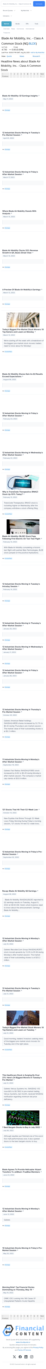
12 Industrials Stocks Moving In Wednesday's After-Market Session (22, 453)
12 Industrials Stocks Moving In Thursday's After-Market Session (21, 624)
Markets (6, 24)
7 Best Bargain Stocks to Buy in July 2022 (22, 1127)
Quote (9, 56)
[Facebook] (20, 1357)
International (30, 29)
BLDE (32, 43)
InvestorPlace (8, 351)
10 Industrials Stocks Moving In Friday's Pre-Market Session (22, 1249)
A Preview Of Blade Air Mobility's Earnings (22, 289)
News (13, 29)
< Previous (5, 75)
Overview (6, 29)
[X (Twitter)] (14, 1357)
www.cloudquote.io (23, 1342)
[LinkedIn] (25, 1357)
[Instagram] (31, 1357)
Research (36, 56)
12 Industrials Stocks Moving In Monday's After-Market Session (20, 939)
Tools (36, 24)
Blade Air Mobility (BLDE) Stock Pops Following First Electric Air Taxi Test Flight (22, 537)
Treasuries (6, 33)
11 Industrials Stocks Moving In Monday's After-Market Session (20, 760)
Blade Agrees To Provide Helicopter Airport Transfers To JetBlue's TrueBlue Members (22, 1170)
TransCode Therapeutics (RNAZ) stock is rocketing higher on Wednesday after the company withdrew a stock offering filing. (21, 505)
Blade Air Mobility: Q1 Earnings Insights (21, 96)
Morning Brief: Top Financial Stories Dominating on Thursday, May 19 (18, 1288)
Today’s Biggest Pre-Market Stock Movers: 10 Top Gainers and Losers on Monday (23, 330)
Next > (42, 75)
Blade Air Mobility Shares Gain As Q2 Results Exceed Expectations (22, 375)
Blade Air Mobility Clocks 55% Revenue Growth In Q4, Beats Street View (20, 251)
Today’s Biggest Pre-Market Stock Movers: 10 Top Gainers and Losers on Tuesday (23, 1028)
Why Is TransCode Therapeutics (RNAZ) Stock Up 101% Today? (20, 493)
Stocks (17, 24)
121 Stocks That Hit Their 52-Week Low (21, 809)
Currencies (20, 29)
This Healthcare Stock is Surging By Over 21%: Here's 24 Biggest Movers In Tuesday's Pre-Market (22, 1077)
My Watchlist (25, 10)
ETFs (27, 24)
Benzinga (7, 110)
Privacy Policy (38, 1347)
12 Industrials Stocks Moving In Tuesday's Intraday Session (21, 585)
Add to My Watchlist (37, 52)
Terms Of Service (24, 1350)
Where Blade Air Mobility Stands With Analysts (19, 212)
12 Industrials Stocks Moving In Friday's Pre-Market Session (22, 853)
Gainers (7, 1220)
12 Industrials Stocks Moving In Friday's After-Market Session (20, 173)
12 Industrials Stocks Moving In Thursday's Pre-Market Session (21, 710)
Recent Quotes (8, 10)
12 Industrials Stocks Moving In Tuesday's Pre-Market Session (21, 133)
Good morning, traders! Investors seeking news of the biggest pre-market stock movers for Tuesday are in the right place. (23, 1041)
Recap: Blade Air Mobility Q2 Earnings (20, 891)
